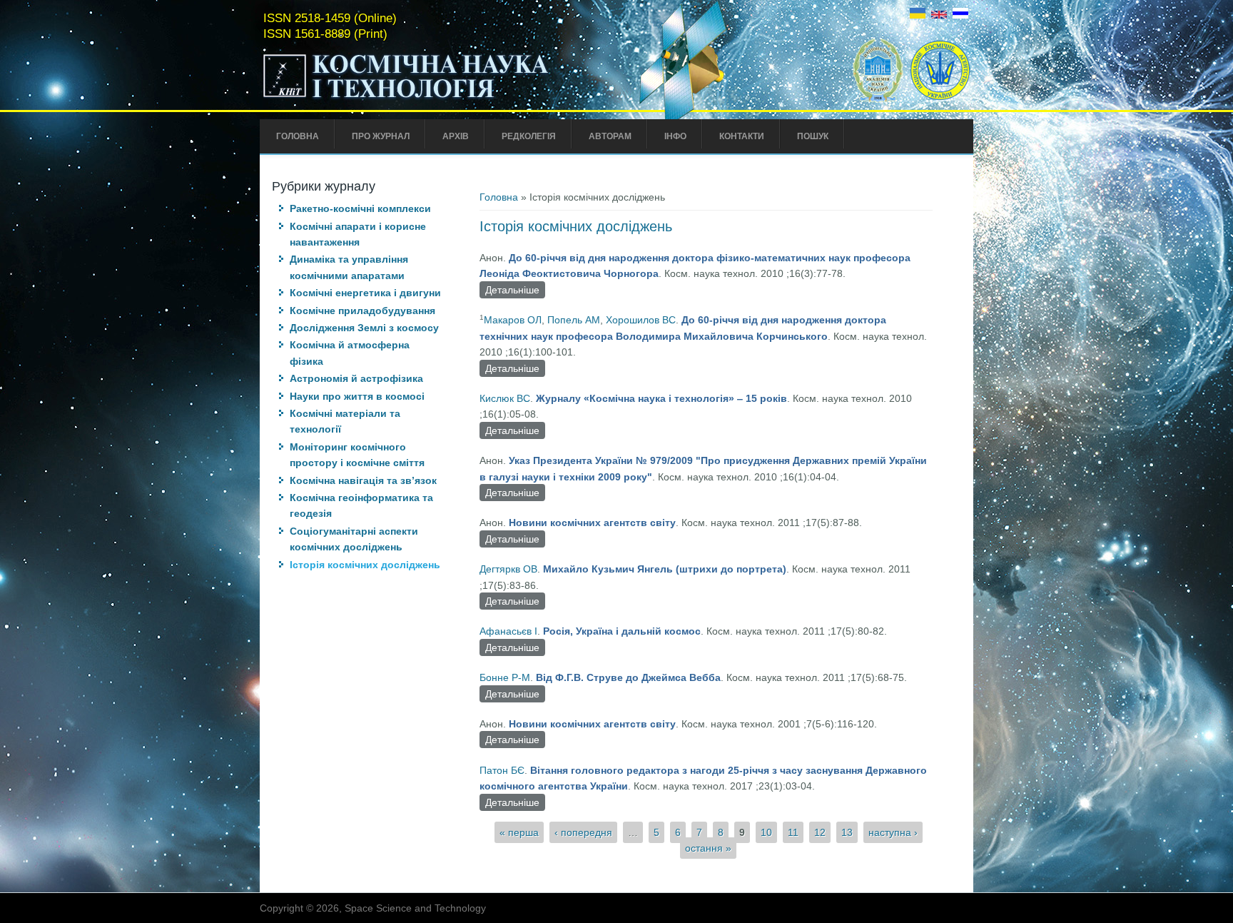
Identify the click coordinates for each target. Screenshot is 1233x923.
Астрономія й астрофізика (356, 378)
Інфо (675, 136)
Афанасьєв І (508, 631)
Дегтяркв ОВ (508, 569)
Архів (455, 136)
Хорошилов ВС (641, 320)
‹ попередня (583, 832)
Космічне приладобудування (362, 310)
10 (766, 832)
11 (793, 832)
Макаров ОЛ (513, 320)
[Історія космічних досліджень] (917, 15)
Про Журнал (381, 136)
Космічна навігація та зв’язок (363, 480)
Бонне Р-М (505, 677)
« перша (519, 832)
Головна (297, 136)
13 (847, 832)
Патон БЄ (502, 770)
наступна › (893, 832)
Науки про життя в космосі (357, 396)
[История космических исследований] (960, 15)
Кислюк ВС (505, 398)
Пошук (812, 136)
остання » (708, 848)
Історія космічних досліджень (365, 564)
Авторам (610, 136)
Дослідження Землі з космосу (364, 327)
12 (820, 832)
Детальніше (515, 290)
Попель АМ (573, 320)
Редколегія (529, 136)
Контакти (741, 136)
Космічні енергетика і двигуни (365, 292)
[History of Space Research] (939, 15)
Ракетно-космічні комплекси (360, 208)
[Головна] (436, 98)
